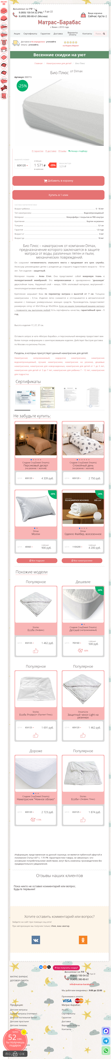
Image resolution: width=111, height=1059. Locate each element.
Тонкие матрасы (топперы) (23, 1013)
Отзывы (62, 151)
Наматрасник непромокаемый (32, 358)
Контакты (87, 33)
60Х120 (21, 165)
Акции (17, 33)
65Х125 (29, 643)
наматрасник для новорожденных (47, 366)
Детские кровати (18, 1048)
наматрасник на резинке (79, 362)
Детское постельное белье (23, 1017)
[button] (31, 459)
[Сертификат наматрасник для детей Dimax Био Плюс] (25, 398)
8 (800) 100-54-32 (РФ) (30, 12)
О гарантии (37, 151)
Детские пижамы (18, 1025)
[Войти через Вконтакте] (36, 940)
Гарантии (45, 33)
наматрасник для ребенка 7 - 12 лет (71, 370)
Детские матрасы (18, 1009)
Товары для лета (18, 1052)
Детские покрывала (20, 1044)
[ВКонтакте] (41, 967)
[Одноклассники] (45, 967)
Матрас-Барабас (19, 976)
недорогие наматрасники (70, 358)
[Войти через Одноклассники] (83, 940)
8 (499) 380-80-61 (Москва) (33, 16)
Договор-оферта (19, 980)
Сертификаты (30, 33)
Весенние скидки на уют (59, 54)
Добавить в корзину (60, 180)
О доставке (50, 151)
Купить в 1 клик (58, 195)
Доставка (58, 33)
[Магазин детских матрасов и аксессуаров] (59, 22)
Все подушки (38, 560)
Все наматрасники (82, 560)
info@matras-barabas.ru (82, 984)
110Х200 (76, 546)
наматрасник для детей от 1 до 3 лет (85, 366)
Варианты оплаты (73, 33)
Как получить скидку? (67, 967)
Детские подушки (18, 1033)
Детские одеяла (18, 1037)
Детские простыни (19, 1021)
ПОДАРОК (15, 1054)
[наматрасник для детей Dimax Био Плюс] (59, 113)
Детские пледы (17, 1041)
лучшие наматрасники (50, 362)
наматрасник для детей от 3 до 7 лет (33, 370)
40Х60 (28, 546)
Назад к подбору (78, 151)
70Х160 (76, 643)
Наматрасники (17, 1029)
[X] (49, 967)
